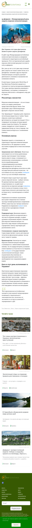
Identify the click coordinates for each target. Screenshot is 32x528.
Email (4, 503)
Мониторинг (5, 496)
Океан (12, 308)
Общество (4, 490)
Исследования (21, 498)
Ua (26, 3)
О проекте (20, 494)
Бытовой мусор (13, 388)
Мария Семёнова (25, 46)
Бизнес (3, 492)
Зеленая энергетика (6, 494)
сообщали (25, 172)
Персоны (4, 498)
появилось (26, 186)
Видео (19, 492)
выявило (21, 206)
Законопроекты (22, 496)
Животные (7, 308)
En (26, 5)
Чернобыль (13, 425)
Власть (3, 488)
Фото (19, 490)
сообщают (7, 251)
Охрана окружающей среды (22, 308)
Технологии (21, 488)
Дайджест (13, 350)
